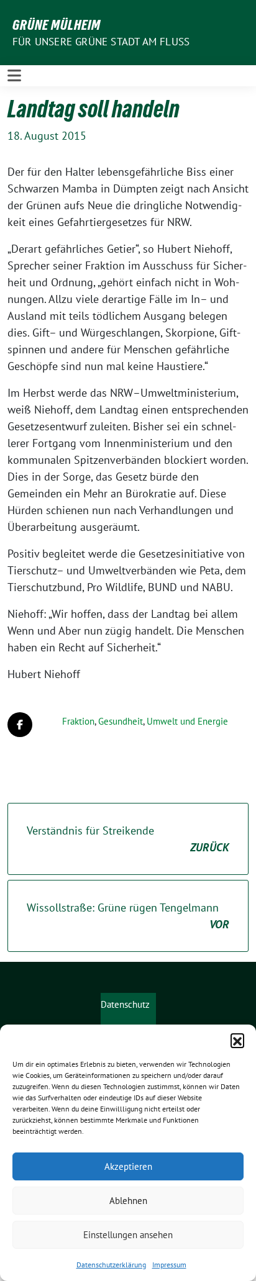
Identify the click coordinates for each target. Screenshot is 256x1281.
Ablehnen (128, 1200)
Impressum (169, 1264)
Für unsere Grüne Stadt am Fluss (101, 41)
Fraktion (78, 721)
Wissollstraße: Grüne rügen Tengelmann (128, 915)
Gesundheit (120, 721)
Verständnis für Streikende (128, 838)
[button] (237, 1040)
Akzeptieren (128, 1166)
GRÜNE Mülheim (56, 25)
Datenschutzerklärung (111, 1264)
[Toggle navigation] (14, 75)
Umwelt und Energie (187, 721)
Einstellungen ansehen (128, 1235)
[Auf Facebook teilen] (19, 724)
